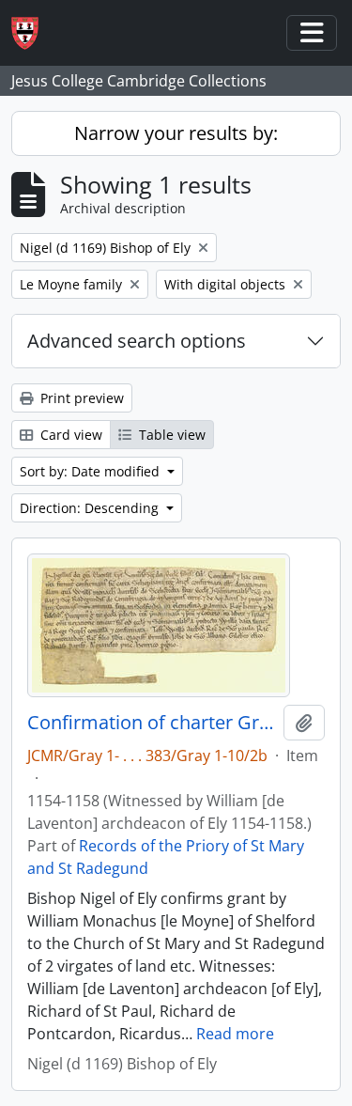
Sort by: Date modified (91, 471)
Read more (235, 1033)
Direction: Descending (91, 508)
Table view (170, 435)
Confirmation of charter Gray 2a (151, 722)
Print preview (80, 398)
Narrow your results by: (176, 133)
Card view (69, 435)
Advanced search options (136, 340)
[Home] (32, 33)
